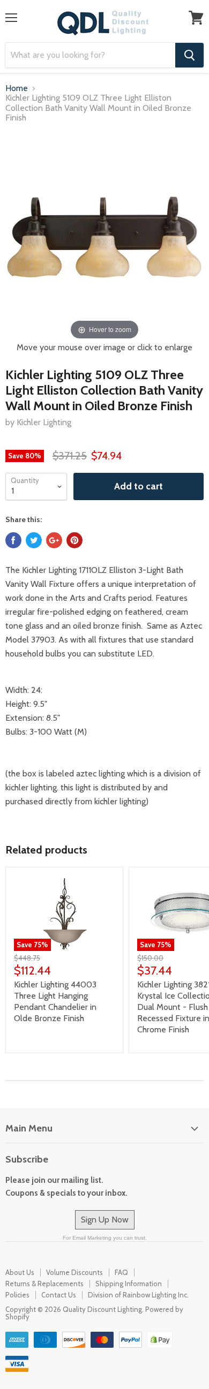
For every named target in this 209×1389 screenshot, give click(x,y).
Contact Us (58, 1294)
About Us (19, 1272)
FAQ (121, 1272)
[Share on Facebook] (13, 540)
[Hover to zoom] (104, 237)
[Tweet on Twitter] (34, 540)
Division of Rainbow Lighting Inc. (138, 1294)
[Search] (189, 55)
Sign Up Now (105, 1219)
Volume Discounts (74, 1272)
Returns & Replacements (44, 1283)
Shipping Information (128, 1283)
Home (16, 88)
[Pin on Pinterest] (74, 540)
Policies (17, 1294)
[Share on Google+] (54, 540)
